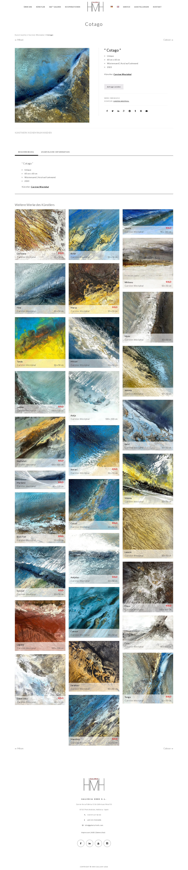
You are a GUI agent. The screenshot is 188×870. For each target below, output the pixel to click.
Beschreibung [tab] (26, 152)
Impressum (85, 832)
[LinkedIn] (89, 843)
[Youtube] (98, 843)
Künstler (40, 7)
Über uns (28, 7)
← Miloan (19, 39)
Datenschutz (100, 832)
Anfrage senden (114, 87)
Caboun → (168, 39)
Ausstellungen (141, 7)
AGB (93, 832)
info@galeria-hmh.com (94, 825)
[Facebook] (80, 843)
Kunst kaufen (21, 35)
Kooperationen (72, 7)
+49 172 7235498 (94, 820)
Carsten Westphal (37, 35)
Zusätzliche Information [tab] (55, 152)
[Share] (107, 111)
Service (126, 7)
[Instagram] (107, 843)
